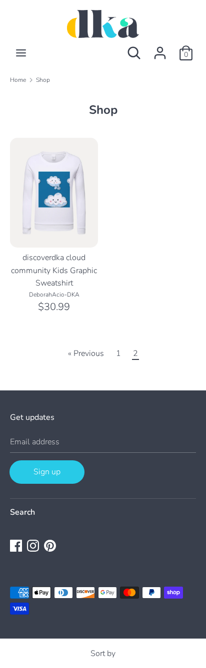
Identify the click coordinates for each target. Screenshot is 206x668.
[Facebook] (16, 545)
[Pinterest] (50, 545)
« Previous (86, 353)
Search (22, 512)
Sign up (47, 471)
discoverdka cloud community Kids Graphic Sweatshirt (54, 270)
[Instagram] (33, 545)
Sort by (103, 653)
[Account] (160, 48)
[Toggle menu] (21, 53)
